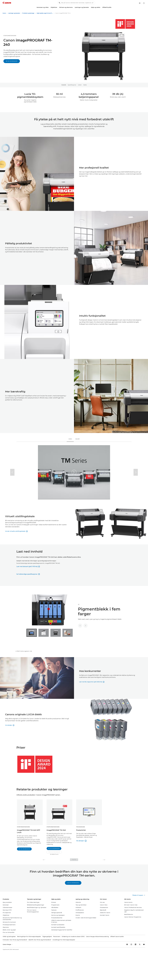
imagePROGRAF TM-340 (56, 830)
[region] (74, 472)
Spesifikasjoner (72, 85)
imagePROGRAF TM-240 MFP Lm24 (28, 831)
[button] (54, 853)
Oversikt (63, 85)
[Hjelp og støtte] (101, 7)
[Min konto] (139, 3)
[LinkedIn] (135, 944)
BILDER (78, 439)
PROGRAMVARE (80, 827)
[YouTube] (144, 944)
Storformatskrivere (9, 35)
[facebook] (127, 944)
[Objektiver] (58, 7)
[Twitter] (139, 944)
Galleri (80, 85)
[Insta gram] (131, 944)
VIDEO (70, 439)
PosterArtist (81, 830)
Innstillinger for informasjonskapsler (64, 940)
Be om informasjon (11, 61)
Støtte (85, 85)
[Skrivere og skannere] (73, 7)
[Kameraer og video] (49, 7)
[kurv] (144, 3)
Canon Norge (7, 944)
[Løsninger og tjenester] (89, 7)
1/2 (78, 604)
